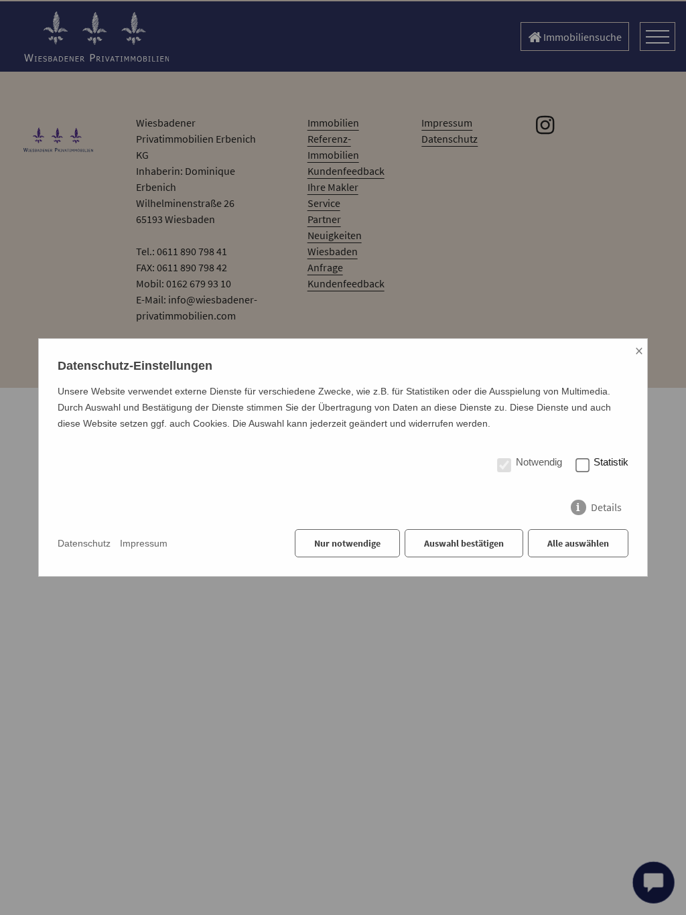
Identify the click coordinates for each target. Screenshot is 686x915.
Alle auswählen (578, 543)
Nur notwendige (347, 543)
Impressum (143, 543)
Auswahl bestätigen (464, 543)
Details (606, 504)
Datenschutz (84, 543)
